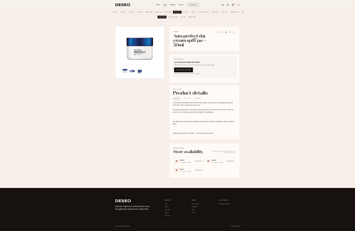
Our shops (167, 209)
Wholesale (193, 4)
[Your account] (227, 5)
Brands (172, 4)
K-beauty (115, 12)
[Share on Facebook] (222, 32)
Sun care (186, 12)
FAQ (193, 209)
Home (158, 4)
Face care (162, 17)
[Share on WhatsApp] (234, 32)
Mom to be (158, 12)
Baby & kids (149, 12)
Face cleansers (173, 17)
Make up (193, 12)
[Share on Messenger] (226, 32)
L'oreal (175, 31)
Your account (195, 204)
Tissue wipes (192, 17)
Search (167, 212)
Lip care (182, 17)
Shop (165, 4)
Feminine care (234, 12)
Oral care (224, 12)
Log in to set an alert (183, 69)
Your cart (167, 215)
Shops (181, 4)
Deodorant (215, 12)
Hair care (140, 12)
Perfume (123, 12)
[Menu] (238, 5)
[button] (139, 48)
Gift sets (132, 12)
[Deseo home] (122, 4)
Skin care (177, 12)
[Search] (222, 5)
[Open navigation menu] (238, 5)
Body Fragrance (204, 12)
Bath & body (168, 12)
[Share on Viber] (230, 32)
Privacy (193, 212)
